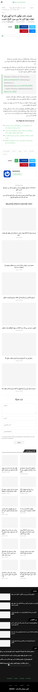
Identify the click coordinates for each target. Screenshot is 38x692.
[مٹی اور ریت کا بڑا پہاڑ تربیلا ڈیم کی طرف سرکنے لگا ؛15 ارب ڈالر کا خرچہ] (19, 344)
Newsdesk (10, 22)
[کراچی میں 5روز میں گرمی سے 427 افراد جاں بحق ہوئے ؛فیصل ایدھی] (5, 605)
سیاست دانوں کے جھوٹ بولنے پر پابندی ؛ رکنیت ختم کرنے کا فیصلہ (16, 655)
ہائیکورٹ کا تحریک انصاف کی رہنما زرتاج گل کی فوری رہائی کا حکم (28, 470)
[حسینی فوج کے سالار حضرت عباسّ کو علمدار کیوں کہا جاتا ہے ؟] (10, 501)
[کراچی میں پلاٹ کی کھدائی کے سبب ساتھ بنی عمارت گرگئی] (5, 614)
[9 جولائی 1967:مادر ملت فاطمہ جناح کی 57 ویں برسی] (28, 501)
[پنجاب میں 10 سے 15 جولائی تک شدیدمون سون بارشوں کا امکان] (10, 522)
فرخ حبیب (5, 154)
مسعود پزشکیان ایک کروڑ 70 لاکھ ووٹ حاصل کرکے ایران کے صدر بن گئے (17, 651)
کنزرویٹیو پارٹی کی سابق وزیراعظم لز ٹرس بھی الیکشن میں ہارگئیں (16, 659)
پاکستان (14, 151)
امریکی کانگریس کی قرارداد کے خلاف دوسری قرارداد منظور (19, 297)
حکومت (31, 8)
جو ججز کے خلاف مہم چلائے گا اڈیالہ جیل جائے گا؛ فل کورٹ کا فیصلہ (28, 574)
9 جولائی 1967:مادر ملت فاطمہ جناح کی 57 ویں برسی (27, 510)
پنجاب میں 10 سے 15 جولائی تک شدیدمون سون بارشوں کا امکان (9, 532)
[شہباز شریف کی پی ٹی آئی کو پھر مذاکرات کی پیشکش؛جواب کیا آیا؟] (19, 374)
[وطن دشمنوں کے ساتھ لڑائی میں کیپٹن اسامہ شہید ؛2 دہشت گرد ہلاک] (10, 543)
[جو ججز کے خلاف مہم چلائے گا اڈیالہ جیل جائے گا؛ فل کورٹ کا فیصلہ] (28, 565)
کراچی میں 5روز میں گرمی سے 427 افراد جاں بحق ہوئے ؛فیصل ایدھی (24, 604)
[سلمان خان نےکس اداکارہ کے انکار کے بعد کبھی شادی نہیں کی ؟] (10, 565)
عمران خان (31, 151)
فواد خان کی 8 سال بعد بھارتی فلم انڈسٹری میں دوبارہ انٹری (9, 469)
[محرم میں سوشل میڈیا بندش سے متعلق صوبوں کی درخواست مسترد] (19, 251)
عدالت (28, 685)
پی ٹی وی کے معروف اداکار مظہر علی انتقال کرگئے (26, 490)
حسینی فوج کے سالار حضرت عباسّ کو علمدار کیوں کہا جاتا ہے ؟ (9, 510)
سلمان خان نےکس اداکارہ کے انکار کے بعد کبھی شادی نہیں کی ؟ (9, 574)
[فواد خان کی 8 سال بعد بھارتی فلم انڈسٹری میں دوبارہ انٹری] (10, 460)
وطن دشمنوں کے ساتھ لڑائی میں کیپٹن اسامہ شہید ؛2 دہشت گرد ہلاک (9, 553)
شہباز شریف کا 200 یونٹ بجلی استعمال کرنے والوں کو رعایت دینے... (19, 234)
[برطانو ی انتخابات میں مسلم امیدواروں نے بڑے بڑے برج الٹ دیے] (5, 634)
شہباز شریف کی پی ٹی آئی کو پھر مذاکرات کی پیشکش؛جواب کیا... (19, 389)
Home (3, 8)
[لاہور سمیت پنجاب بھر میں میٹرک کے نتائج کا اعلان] (28, 543)
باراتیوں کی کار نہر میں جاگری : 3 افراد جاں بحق (22, 594)
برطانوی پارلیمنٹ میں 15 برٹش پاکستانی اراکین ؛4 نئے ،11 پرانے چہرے (24, 624)
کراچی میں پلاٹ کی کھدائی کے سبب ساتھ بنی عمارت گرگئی (23, 613)
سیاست (10, 685)
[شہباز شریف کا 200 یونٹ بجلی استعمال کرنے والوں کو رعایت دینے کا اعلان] (19, 219)
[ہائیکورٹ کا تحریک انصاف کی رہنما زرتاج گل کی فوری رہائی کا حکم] (28, 460)
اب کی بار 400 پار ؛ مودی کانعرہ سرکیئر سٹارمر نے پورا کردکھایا (14, 663)
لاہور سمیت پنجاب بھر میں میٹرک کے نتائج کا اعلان (27, 552)
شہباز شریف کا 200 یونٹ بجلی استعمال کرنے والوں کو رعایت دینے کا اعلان (27, 532)
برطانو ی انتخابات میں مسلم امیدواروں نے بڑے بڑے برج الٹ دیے (24, 632)
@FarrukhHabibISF (11, 79)
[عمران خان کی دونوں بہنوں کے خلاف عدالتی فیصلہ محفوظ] (10, 481)
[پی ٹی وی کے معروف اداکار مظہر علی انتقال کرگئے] (28, 481)
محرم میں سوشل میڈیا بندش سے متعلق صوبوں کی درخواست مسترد (19, 266)
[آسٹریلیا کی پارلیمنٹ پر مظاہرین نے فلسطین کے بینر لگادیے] (5, 643)
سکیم (25, 151)
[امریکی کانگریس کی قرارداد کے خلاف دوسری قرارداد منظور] (19, 283)
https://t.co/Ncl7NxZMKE (23, 85)
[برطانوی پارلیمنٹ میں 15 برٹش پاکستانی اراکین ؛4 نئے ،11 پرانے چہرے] (5, 625)
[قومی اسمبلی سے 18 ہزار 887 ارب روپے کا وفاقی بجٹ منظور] (19, 314)
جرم (16, 685)
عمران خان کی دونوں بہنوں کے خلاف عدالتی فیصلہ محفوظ (10, 490)
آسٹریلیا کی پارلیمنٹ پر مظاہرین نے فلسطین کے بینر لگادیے (23, 642)
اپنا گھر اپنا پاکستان (6, 151)
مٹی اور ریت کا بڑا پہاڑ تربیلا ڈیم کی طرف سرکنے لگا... (19, 358)
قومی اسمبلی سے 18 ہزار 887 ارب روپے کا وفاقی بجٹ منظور (19, 328)
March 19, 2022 (10, 91)
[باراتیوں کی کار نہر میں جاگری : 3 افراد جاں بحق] (5, 597)
